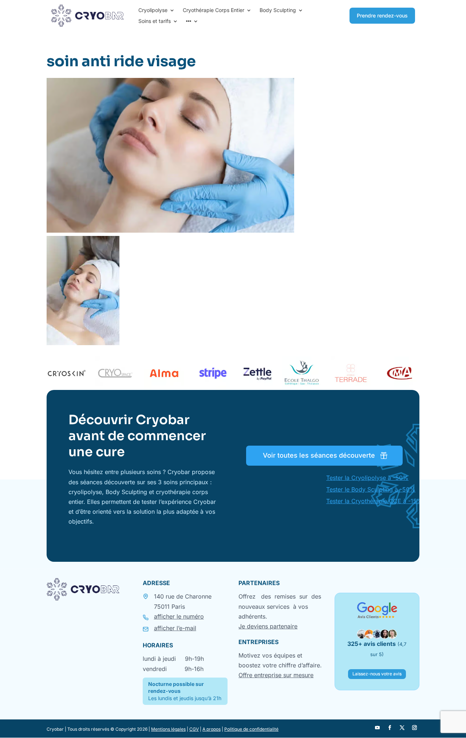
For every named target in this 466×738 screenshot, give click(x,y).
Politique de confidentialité (251, 729)
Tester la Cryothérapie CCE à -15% (374, 501)
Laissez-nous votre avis (377, 673)
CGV (194, 729)
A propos (211, 729)
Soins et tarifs (154, 21)
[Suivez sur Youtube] (377, 728)
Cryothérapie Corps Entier (213, 10)
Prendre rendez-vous (382, 15)
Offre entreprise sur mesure (275, 675)
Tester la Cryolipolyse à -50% (367, 477)
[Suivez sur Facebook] (390, 728)
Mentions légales (168, 729)
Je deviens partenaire (267, 626)
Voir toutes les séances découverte (319, 455)
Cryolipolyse (152, 10)
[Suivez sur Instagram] (414, 728)
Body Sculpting (278, 10)
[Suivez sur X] (402, 728)
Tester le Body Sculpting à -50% (370, 489)
